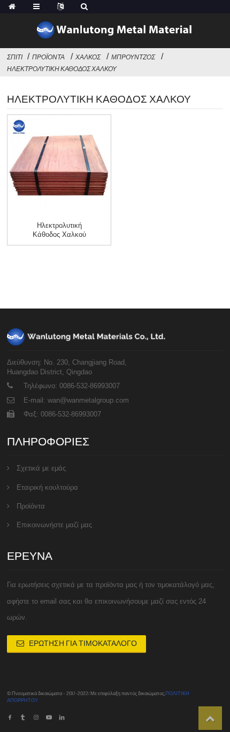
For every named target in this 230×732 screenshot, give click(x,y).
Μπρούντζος (133, 57)
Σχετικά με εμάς (41, 468)
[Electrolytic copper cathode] (59, 167)
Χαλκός (88, 57)
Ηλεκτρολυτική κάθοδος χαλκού (62, 69)
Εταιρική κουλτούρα (47, 487)
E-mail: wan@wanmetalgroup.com (76, 400)
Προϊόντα (48, 57)
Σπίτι (14, 57)
